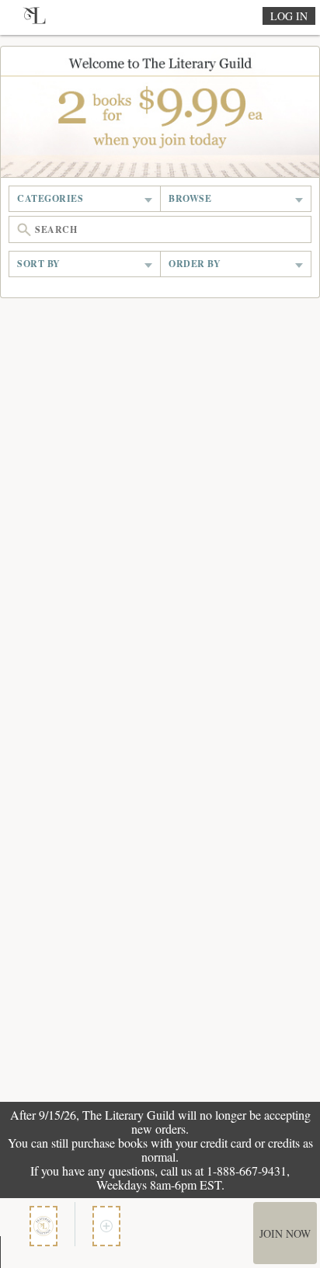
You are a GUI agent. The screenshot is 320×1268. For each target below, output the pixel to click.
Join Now (285, 1233)
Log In (289, 16)
